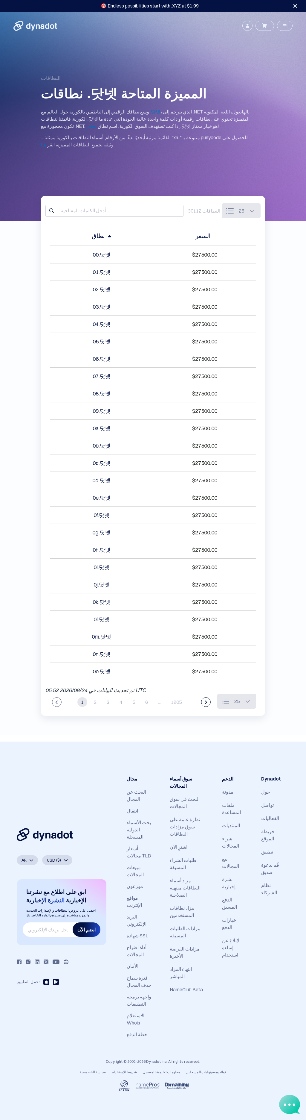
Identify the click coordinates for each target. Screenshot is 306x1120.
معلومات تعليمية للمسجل (161, 1072)
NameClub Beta (186, 989)
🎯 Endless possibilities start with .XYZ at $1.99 (150, 6)
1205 (176, 702)
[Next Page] (206, 702)
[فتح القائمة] (285, 26)
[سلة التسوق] (264, 26)
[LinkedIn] (37, 962)
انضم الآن (86, 930)
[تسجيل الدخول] (247, 26)
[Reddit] (66, 962)
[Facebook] (19, 962)
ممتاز (91, 126)
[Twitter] (46, 962)
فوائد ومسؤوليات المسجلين (206, 1072)
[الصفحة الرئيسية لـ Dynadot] (35, 26)
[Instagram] (28, 962)
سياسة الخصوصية (93, 1072)
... (159, 702)
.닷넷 (155, 112)
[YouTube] (56, 962)
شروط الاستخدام (124, 1072)
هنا (43, 145)
